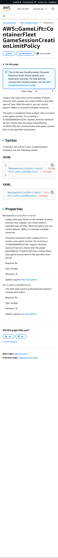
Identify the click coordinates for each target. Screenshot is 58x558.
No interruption (29, 279)
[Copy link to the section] (3, 140)
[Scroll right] (45, 9)
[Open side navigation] (4, 16)
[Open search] (52, 9)
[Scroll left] (15, 9)
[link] (49, 22)
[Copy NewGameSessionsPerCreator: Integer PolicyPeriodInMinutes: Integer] (52, 192)
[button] (10, 64)
